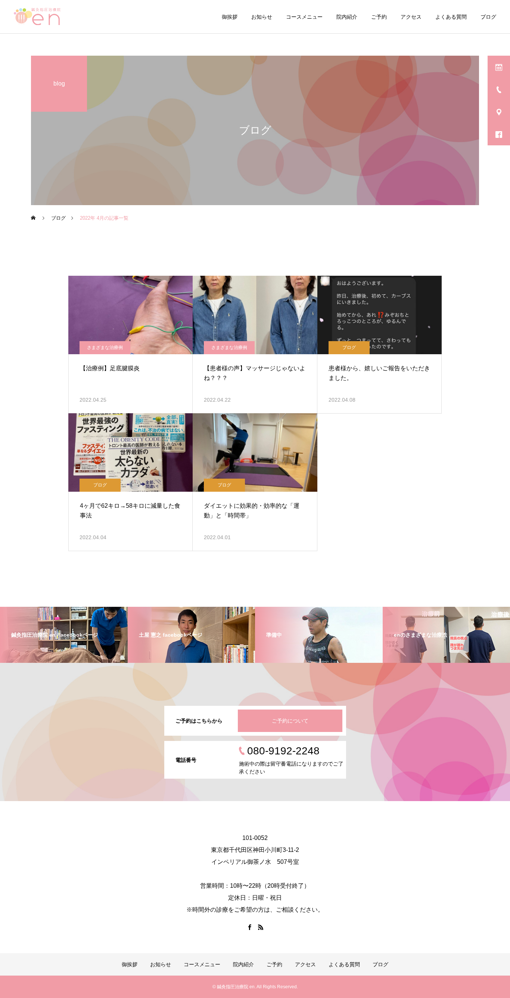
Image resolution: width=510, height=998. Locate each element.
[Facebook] (249, 927)
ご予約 (379, 17)
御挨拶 (229, 17)
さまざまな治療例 (105, 347)
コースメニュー (304, 17)
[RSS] (260, 927)
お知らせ (261, 17)
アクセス (411, 17)
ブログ (488, 17)
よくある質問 (451, 17)
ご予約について (290, 721)
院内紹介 (346, 17)
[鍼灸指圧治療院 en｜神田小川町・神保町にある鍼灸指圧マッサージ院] (37, 17)
